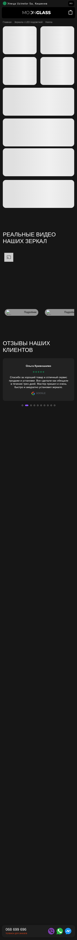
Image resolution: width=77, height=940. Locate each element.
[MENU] (6, 12)
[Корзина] (70, 13)
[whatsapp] (59, 931)
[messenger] (68, 931)
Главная (7, 22)
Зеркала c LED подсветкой (28, 22)
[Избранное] (65, 13)
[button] (22, 405)
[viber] (51, 931)
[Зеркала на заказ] (37, 12)
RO (71, 3)
